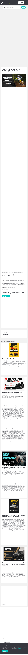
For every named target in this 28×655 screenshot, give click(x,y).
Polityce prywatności (20, 648)
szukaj (23, 7)
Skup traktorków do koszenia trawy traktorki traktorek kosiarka (12, 393)
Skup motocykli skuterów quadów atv (13, 358)
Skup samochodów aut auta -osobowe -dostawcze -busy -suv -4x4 (13, 468)
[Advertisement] (14, 23)
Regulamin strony (7, 642)
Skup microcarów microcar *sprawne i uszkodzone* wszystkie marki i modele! (13, 563)
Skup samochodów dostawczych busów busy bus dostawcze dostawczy (13, 516)
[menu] (25, 3)
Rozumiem (5, 651)
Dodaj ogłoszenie (21, 3)
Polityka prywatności (8, 640)
